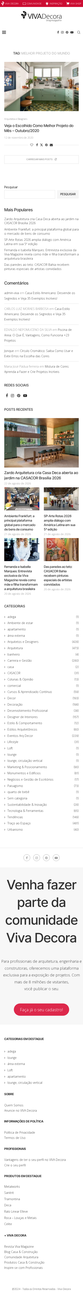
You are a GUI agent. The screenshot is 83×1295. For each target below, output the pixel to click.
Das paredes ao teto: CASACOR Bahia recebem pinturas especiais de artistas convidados (36, 267)
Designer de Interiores (43, 717)
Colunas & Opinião (43, 679)
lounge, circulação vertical (43, 761)
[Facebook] (58, 32)
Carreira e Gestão (43, 660)
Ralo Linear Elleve (16, 1211)
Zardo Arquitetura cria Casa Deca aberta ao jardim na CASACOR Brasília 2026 (41, 475)
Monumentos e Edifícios (43, 773)
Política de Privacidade (19, 1132)
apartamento (43, 629)
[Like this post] (31, 145)
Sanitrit (9, 1193)
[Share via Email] (51, 145)
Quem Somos (13, 1105)
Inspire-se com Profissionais (23, 1268)
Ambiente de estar (43, 623)
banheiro (43, 654)
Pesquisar (11, 187)
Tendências (43, 817)
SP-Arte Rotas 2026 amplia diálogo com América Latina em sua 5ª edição (59, 522)
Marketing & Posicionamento (43, 767)
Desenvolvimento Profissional (43, 711)
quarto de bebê (43, 792)
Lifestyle (43, 742)
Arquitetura (43, 648)
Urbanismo (43, 829)
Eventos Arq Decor (43, 736)
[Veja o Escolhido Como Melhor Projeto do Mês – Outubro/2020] (41, 86)
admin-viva (11, 293)
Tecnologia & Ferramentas (43, 811)
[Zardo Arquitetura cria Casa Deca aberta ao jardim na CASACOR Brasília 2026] (41, 442)
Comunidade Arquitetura (21, 1257)
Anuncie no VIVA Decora (20, 1110)
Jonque (9, 351)
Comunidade (34, 3)
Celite (8, 1224)
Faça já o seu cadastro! (41, 1010)
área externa (43, 636)
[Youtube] (71, 32)
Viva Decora (12, 3)
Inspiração (56, 3)
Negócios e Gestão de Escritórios (43, 779)
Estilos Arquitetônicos (43, 729)
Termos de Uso (15, 1138)
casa (43, 667)
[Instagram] (62, 32)
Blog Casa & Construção (21, 1252)
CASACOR (43, 673)
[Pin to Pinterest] (46, 145)
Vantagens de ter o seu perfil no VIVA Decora (35, 1160)
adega (43, 617)
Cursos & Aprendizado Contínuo (43, 692)
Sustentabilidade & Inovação (43, 805)
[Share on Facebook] (37, 145)
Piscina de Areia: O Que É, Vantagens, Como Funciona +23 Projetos (38, 335)
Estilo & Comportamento (43, 723)
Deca (7, 1205)
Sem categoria (43, 798)
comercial (43, 686)
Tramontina (12, 1199)
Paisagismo (43, 786)
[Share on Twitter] (41, 145)
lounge (43, 754)
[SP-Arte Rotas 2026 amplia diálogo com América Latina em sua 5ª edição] (61, 499)
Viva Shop (75, 3)
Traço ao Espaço (43, 823)
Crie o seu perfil (15, 1165)
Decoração (43, 704)
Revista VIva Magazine (19, 1247)
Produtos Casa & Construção (24, 1262)
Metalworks (12, 1187)
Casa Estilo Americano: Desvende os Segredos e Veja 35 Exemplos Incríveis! (37, 314)
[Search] (79, 32)
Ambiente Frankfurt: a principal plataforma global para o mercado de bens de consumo (41, 231)
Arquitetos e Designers (43, 642)
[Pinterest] (67, 32)
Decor (43, 698)
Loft (43, 748)
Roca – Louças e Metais (20, 1218)
